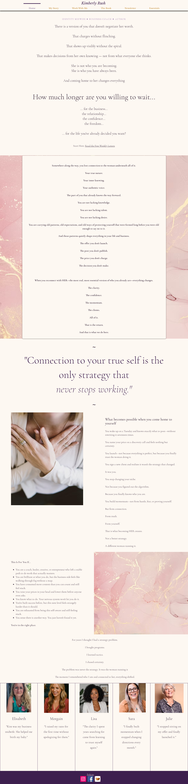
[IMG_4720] (97, 779)
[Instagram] (83, 779)
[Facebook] (90, 779)
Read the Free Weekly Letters (100, 145)
